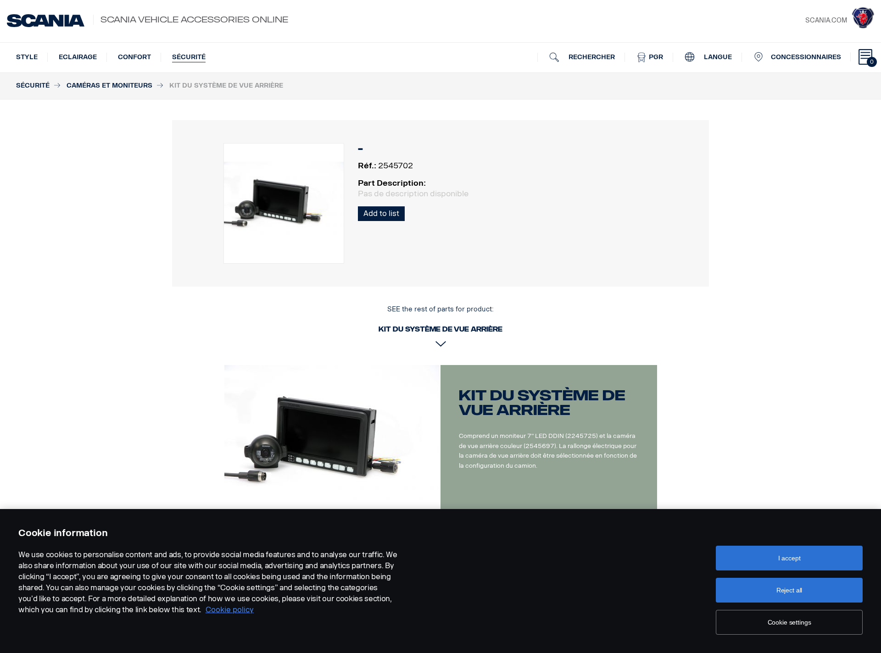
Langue (717, 57)
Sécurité (189, 57)
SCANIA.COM (826, 20)
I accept (789, 558)
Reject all (789, 590)
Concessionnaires (806, 57)
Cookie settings (789, 622)
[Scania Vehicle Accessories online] (45, 20)
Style (27, 57)
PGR (655, 57)
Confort (134, 57)
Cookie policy (230, 609)
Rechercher (591, 57)
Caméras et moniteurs (109, 85)
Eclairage (78, 57)
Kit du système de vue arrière (542, 403)
